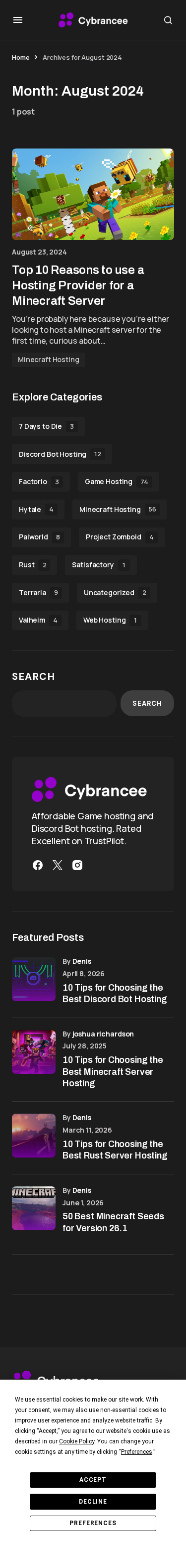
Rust (32, 564)
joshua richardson (103, 1033)
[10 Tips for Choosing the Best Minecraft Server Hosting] (34, 1052)
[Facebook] (38, 865)
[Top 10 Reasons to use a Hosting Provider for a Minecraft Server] (93, 194)
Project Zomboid (120, 536)
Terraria (38, 592)
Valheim (38, 620)
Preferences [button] (136, 1451)
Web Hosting (110, 620)
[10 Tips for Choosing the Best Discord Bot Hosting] (34, 979)
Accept (93, 1479)
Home (20, 57)
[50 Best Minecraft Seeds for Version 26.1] (34, 1208)
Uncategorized (115, 592)
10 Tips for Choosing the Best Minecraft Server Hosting (112, 1071)
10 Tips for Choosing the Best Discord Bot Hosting (114, 993)
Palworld (39, 536)
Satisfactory (98, 564)
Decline (93, 1501)
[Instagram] (77, 865)
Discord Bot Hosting (60, 454)
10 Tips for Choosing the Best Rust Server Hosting (115, 1149)
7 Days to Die (46, 426)
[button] (18, 20)
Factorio (39, 481)
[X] (57, 865)
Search (34, 676)
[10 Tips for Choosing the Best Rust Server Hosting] (34, 1136)
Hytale (36, 509)
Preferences (93, 1523)
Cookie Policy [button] (76, 1441)
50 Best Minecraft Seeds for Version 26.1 (113, 1222)
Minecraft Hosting (48, 359)
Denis (81, 961)
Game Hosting (116, 481)
